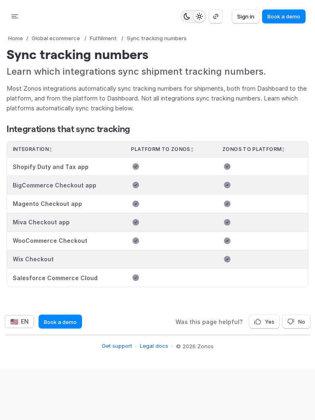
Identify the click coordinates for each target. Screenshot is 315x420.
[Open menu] (15, 16)
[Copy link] (215, 16)
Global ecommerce (56, 38)
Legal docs (154, 345)
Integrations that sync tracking (68, 129)
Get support (117, 345)
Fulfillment (103, 38)
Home (15, 38)
